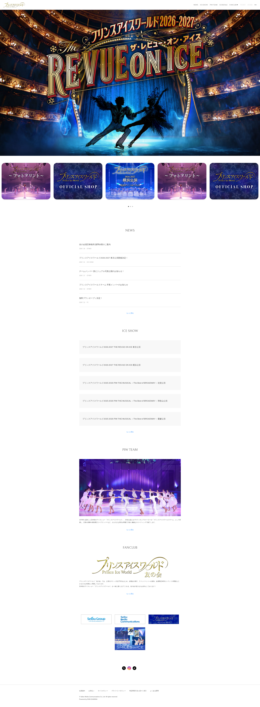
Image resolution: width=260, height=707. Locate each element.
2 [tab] (130, 206)
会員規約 (82, 691)
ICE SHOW (204, 5)
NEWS (196, 5)
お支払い (91, 691)
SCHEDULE (223, 5)
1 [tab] (127, 206)
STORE (250, 5)
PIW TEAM (213, 5)
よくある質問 (154, 691)
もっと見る (130, 313)
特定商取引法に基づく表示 (137, 691)
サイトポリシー (103, 691)
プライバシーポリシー (119, 691)
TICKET (243, 5)
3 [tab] (132, 206)
